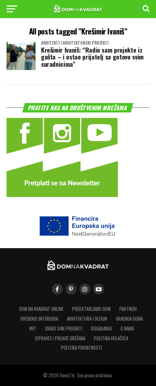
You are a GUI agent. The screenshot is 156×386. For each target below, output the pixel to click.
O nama (127, 328)
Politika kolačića (111, 338)
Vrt (32, 328)
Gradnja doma (129, 318)
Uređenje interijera (39, 318)
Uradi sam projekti (63, 328)
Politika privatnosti (81, 347)
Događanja (101, 328)
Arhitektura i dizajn (87, 318)
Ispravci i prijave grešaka (60, 338)
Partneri (128, 308)
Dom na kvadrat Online (41, 308)
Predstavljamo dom (91, 308)
